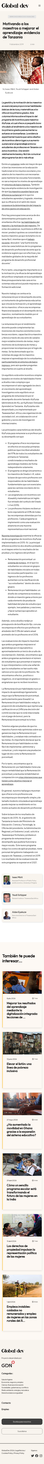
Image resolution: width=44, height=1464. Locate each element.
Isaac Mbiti (17, 877)
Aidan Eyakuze (19, 912)
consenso (15, 164)
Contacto (6, 1403)
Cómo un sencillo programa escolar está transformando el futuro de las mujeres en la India (22, 1192)
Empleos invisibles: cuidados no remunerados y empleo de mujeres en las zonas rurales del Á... (22, 1314)
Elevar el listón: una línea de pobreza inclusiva (19, 1067)
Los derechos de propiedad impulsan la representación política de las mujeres (22, 1251)
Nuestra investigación (12, 535)
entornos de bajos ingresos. (17, 184)
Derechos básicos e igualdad (22, 16)
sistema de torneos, (17, 562)
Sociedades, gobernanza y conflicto (15, 1387)
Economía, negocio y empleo (12, 1382)
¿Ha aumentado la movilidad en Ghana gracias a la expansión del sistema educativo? (21, 1130)
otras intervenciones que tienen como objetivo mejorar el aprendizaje (22, 780)
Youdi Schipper (19, 895)
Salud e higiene (7, 1379)
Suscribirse (22, 1431)
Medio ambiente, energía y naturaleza (15, 1390)
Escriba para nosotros (22, 1422)
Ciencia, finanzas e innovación (12, 1385)
